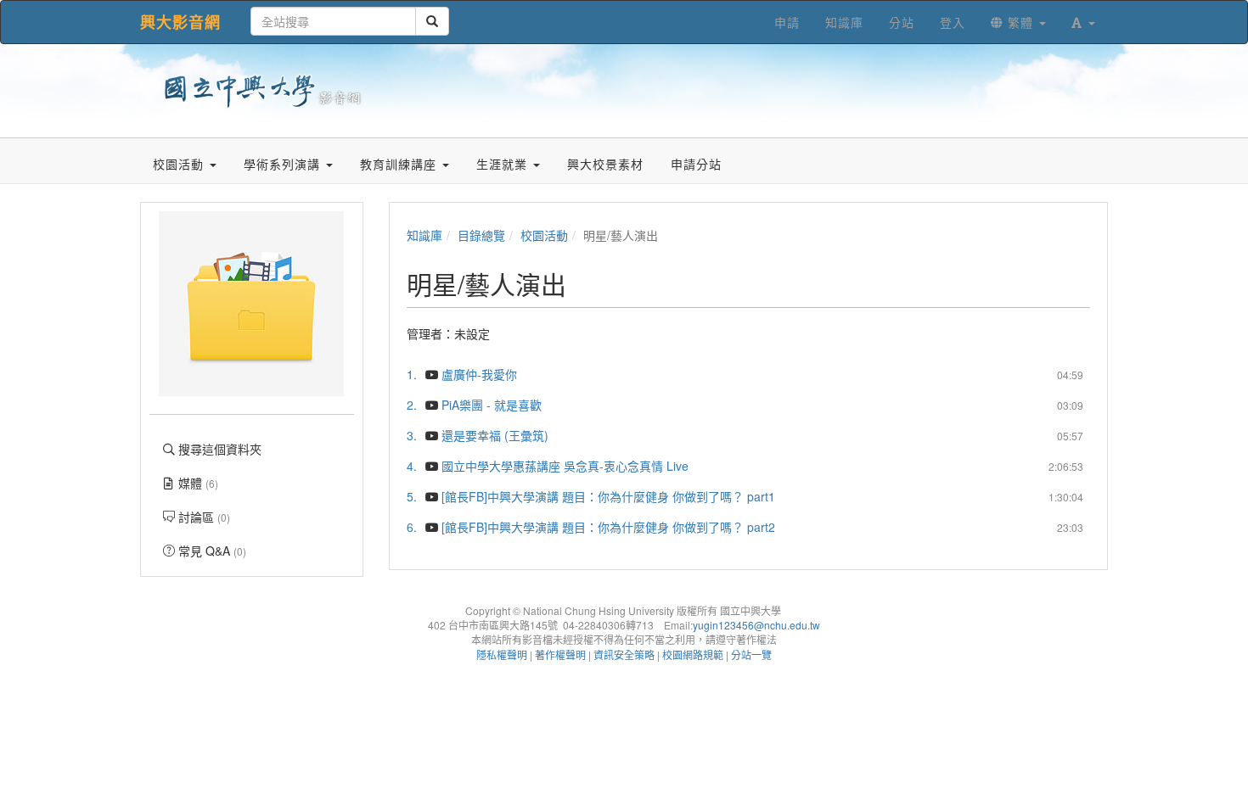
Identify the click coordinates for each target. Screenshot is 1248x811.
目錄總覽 (481, 235)
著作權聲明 (560, 654)
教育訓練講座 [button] (400, 163)
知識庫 (424, 235)
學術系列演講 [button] (284, 163)
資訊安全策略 (624, 654)
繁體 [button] (1020, 22)
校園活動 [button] (180, 163)
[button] (1083, 22)
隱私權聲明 (501, 654)
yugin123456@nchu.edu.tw (756, 625)
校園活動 (544, 235)
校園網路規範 (692, 654)
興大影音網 (180, 22)
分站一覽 (751, 654)
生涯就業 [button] (503, 163)
